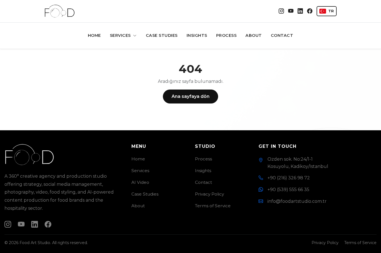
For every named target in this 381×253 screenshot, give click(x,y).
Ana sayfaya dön (190, 96)
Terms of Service (213, 205)
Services (121, 35)
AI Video (140, 182)
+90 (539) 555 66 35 (288, 189)
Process (226, 35)
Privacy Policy (209, 194)
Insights (197, 35)
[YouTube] (290, 11)
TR (331, 11)
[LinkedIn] (300, 11)
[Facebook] (309, 11)
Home (94, 35)
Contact (282, 35)
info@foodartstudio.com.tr (297, 201)
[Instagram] (281, 11)
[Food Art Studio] (59, 11)
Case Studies (162, 35)
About (253, 35)
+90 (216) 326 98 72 (288, 177)
